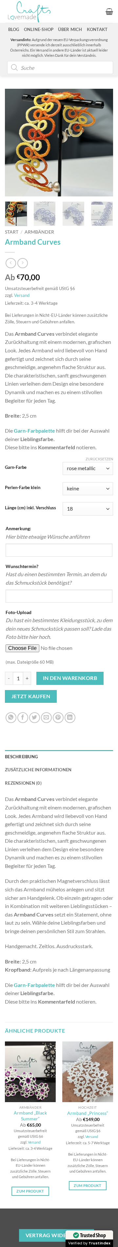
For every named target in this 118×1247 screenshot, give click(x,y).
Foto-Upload (18, 612)
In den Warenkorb (70, 678)
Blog (13, 29)
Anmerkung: (18, 528)
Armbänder (39, 232)
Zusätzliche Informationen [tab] (38, 769)
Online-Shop (39, 29)
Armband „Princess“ (87, 1113)
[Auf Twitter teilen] (34, 717)
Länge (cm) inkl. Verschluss (30, 508)
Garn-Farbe (16, 467)
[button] (109, 11)
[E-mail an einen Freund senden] (46, 717)
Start (11, 232)
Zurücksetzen (99, 459)
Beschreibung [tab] (21, 756)
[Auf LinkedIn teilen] (70, 717)
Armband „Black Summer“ (30, 1115)
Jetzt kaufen (30, 696)
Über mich (70, 29)
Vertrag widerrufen (57, 1235)
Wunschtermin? (22, 566)
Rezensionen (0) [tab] (23, 783)
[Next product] (11, 263)
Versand (22, 295)
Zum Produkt (30, 1191)
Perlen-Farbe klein (22, 487)
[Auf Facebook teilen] (22, 717)
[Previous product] (22, 263)
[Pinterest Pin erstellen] (58, 717)
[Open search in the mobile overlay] (60, 67)
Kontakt (97, 29)
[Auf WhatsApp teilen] (11, 717)
